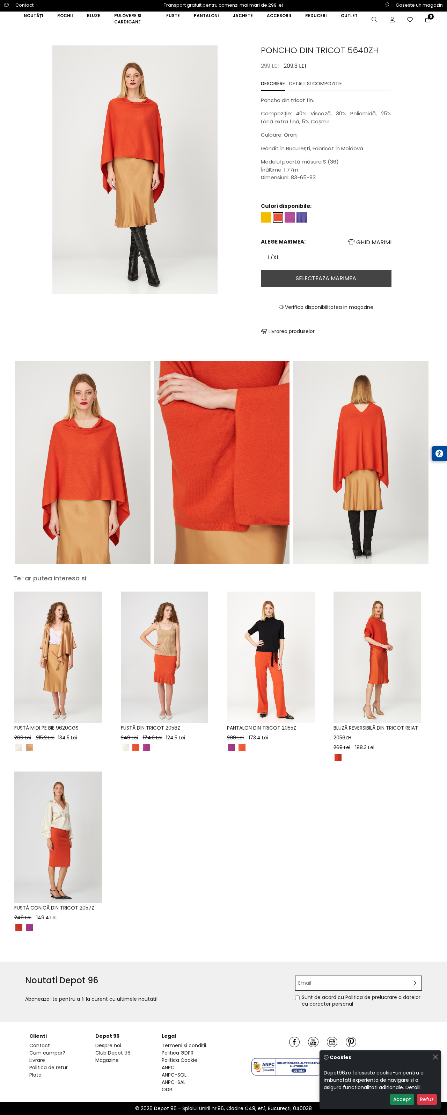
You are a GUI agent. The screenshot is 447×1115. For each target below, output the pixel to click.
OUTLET (349, 16)
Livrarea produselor (291, 331)
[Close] (435, 1056)
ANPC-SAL (173, 1082)
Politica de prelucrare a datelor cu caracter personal (361, 1001)
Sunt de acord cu (361, 1001)
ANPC (168, 1067)
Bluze (93, 16)
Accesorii (279, 16)
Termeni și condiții (184, 1045)
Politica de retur (48, 1067)
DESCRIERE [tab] (273, 83)
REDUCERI (316, 16)
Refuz (427, 1099)
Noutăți (33, 16)
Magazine (107, 1060)
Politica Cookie (179, 1060)
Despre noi (108, 1045)
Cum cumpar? (47, 1052)
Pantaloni (206, 16)
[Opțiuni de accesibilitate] (439, 453)
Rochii (65, 16)
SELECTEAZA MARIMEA (326, 278)
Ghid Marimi (373, 242)
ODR (167, 1089)
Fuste (173, 16)
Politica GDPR (177, 1052)
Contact (24, 5)
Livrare (37, 1060)
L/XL (273, 257)
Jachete (243, 16)
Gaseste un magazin (419, 5)
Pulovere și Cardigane (127, 19)
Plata (35, 1074)
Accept (402, 1099)
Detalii (412, 1087)
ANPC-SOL (174, 1074)
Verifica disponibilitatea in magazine (328, 307)
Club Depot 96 (113, 1052)
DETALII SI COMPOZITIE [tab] (315, 83)
